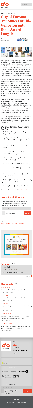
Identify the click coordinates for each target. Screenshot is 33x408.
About (15, 353)
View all (28, 276)
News (14, 344)
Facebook (18, 399)
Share (19, 40)
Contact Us (16, 405)
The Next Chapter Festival (10, 270)
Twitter (15, 399)
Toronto (8, 223)
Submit (30, 4)
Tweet (25, 40)
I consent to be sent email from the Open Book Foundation (12, 213)
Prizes (2, 223)
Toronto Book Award (18, 223)
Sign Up (27, 213)
